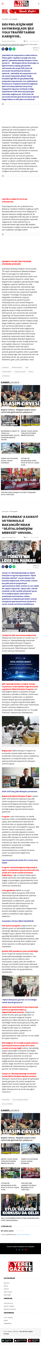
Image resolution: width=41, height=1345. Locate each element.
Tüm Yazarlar (8, 1318)
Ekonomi (6, 1283)
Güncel (6, 1289)
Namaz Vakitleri (9, 1306)
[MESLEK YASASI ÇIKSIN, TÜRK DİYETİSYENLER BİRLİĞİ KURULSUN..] (30, 422)
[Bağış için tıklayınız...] (20, 13)
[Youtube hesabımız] (26, 1250)
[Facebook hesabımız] (16, 1250)
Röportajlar (7, 1295)
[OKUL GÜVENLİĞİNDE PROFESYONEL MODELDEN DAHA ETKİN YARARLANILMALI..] (20, 1205)
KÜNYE (6, 1321)
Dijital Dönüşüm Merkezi (20, 1100)
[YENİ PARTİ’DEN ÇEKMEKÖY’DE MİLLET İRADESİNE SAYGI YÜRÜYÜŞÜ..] (20, 479)
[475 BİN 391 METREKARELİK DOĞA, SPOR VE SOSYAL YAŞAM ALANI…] (30, 449)
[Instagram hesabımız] (22, 1250)
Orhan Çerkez (7, 372)
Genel (6, 1286)
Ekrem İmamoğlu (17, 367)
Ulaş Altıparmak (8, 1104)
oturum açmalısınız (23, 1234)
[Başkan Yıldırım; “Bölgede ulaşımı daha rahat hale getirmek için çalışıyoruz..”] (20, 396)
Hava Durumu (8, 1303)
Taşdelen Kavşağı (20, 372)
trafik (31, 372)
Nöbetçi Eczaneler (10, 1309)
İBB (27, 367)
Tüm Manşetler (34, 41)
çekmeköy (6, 367)
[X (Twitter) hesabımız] (19, 1250)
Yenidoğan (6, 376)
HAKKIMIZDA (7, 1323)
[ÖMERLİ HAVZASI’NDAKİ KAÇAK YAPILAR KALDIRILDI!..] (10, 449)
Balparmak (6, 1100)
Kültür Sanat (8, 1292)
